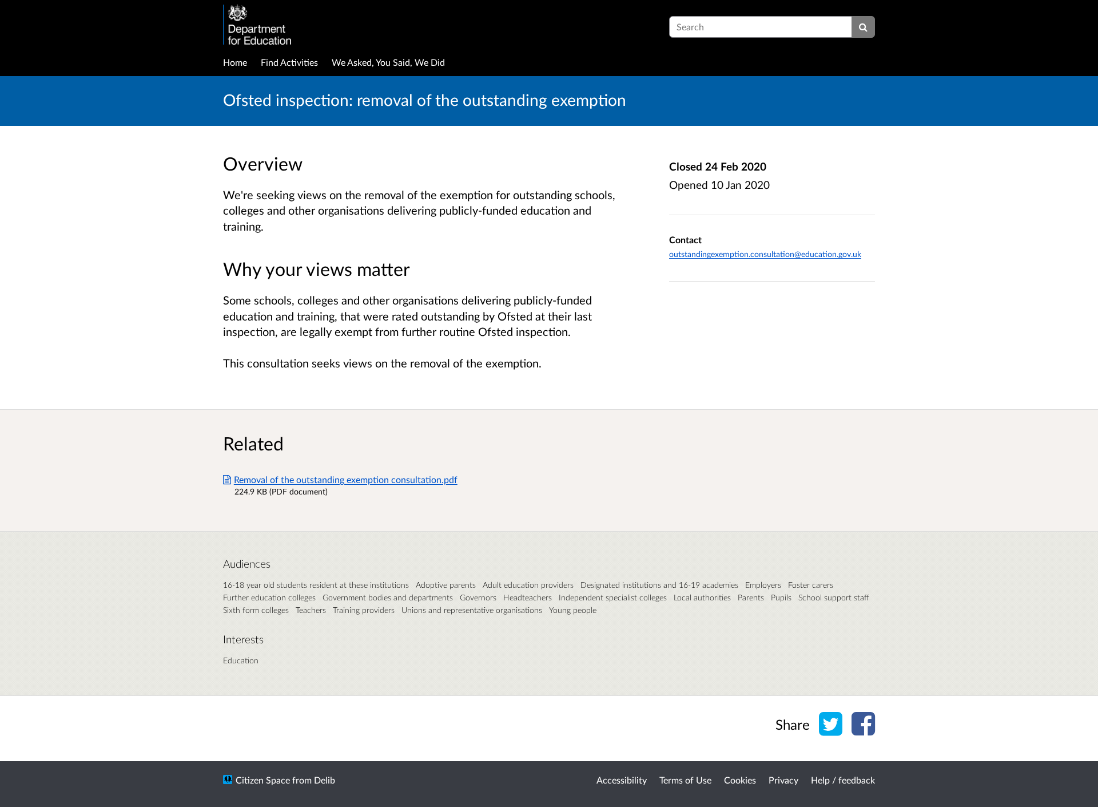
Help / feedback (843, 779)
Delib (324, 779)
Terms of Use (685, 779)
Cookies (740, 779)
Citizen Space (263, 779)
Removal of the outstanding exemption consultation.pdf (346, 479)
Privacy (783, 779)
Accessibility (621, 779)
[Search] (863, 27)
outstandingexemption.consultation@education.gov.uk (765, 254)
